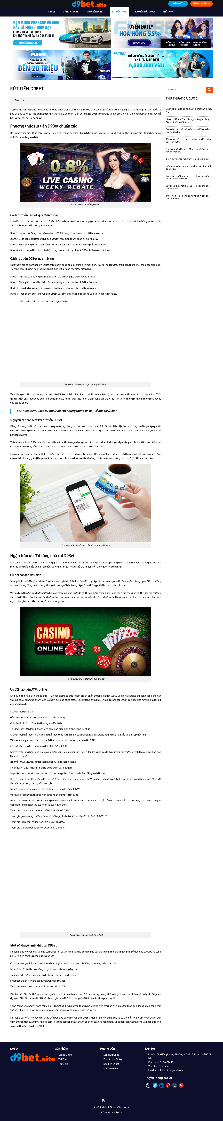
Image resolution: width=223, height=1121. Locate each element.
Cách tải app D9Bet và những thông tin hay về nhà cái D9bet (77, 411)
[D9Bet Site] (89, 3)
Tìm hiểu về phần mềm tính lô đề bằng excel (187, 159)
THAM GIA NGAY (201, 3)
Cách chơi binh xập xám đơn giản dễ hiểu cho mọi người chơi (188, 130)
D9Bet (51, 12)
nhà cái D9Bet (91, 114)
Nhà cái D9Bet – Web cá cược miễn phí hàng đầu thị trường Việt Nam (187, 121)
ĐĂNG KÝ (178, 3)
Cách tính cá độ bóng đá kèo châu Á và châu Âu (189, 110)
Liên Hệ (126, 1107)
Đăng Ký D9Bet (71, 12)
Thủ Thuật (169, 12)
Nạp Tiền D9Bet (96, 12)
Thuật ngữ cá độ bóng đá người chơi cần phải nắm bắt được (188, 197)
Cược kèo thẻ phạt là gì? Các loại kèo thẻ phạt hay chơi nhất (188, 187)
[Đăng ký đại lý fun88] (60, 33)
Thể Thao (63, 1059)
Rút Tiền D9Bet (119, 12)
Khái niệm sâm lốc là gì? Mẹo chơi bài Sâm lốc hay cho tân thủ (188, 150)
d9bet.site (118, 1112)
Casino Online (65, 1055)
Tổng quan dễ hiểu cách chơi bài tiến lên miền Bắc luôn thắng (188, 140)
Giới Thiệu (98, 1107)
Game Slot (63, 1064)
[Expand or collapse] (157, 101)
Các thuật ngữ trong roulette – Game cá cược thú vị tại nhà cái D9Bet (188, 177)
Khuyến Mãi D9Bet (145, 12)
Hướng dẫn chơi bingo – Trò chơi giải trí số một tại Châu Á (188, 167)
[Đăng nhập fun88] (162, 65)
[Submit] (209, 90)
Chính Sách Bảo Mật (112, 1107)
